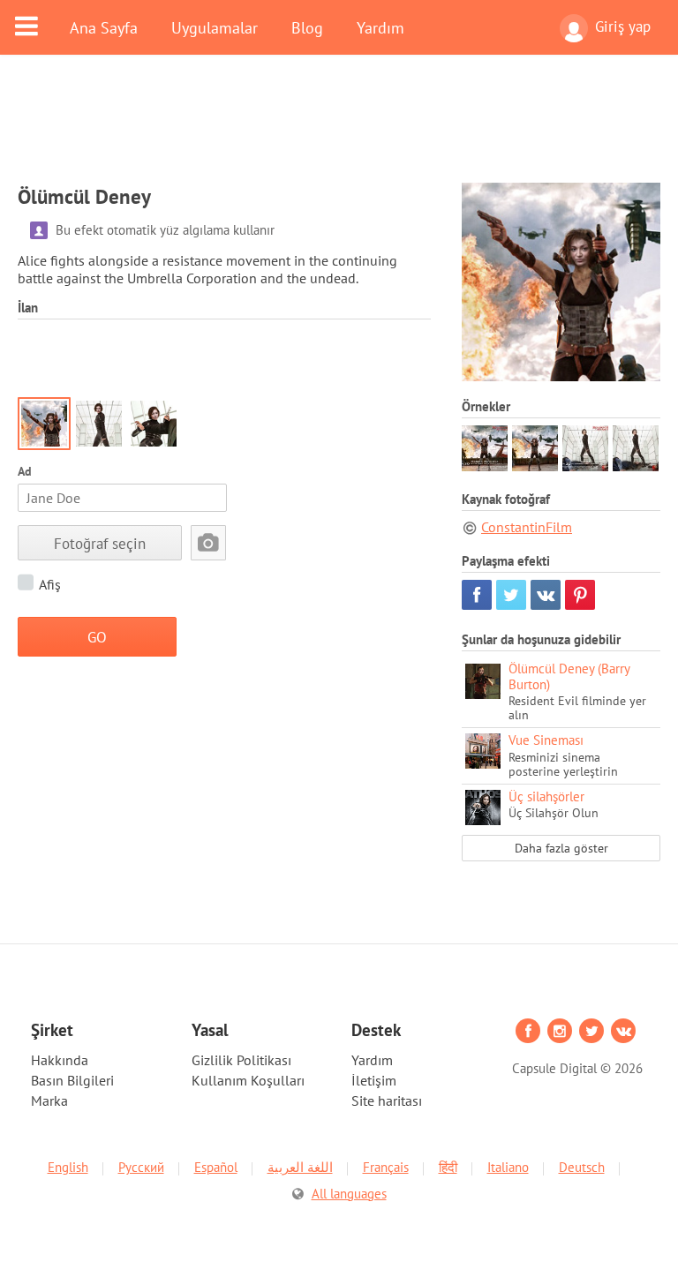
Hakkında (59, 1060)
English (68, 1167)
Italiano (508, 1167)
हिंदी (448, 1167)
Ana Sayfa (104, 27)
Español (215, 1167)
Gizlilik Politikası (241, 1060)
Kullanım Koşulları (248, 1080)
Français (386, 1167)
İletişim (373, 1080)
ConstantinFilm (526, 527)
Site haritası (386, 1100)
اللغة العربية (300, 1167)
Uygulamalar (214, 27)
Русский (141, 1167)
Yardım (380, 27)
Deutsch (582, 1167)
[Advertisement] (339, 129)
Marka (49, 1100)
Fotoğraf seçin (100, 543)
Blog (307, 27)
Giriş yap (623, 26)
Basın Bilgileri (72, 1080)
